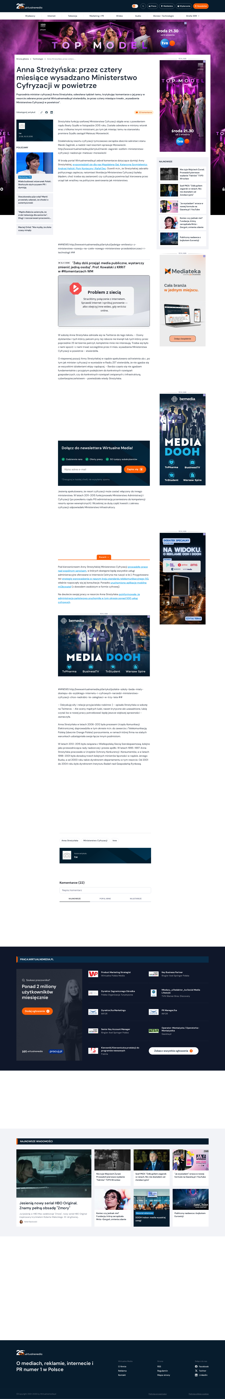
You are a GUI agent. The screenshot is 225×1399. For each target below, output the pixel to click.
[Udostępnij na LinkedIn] (51, 112)
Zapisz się (132, 469)
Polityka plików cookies (199, 1394)
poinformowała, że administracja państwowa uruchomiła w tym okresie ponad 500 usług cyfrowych (99, 598)
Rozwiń (102, 557)
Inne (115, 840)
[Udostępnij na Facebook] (47, 112)
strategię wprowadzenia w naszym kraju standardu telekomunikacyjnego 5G (105, 578)
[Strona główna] (29, 6)
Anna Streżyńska (70, 840)
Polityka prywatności (158, 1394)
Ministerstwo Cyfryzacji (95, 840)
